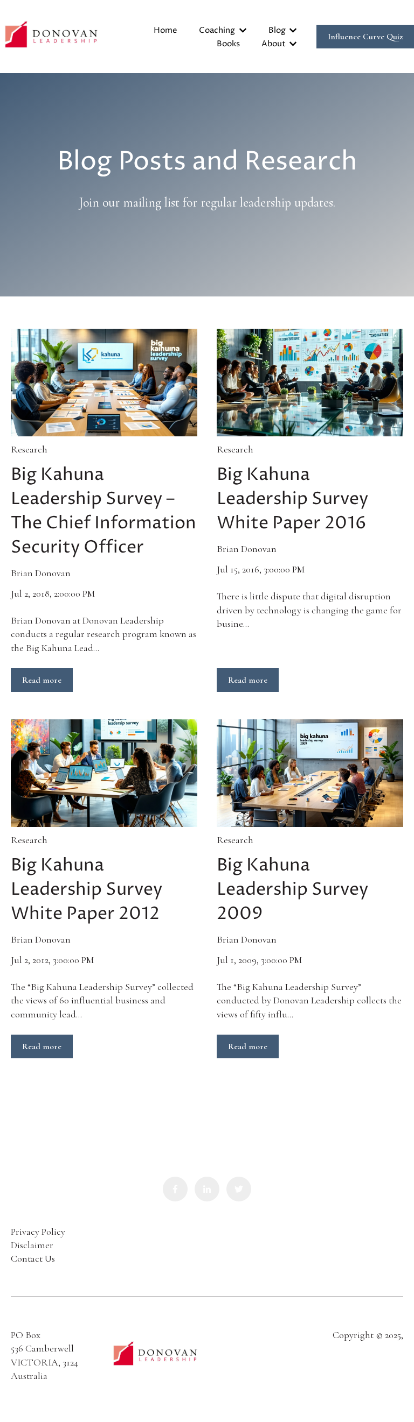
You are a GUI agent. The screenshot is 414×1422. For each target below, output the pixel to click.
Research (29, 449)
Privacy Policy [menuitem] (38, 1231)
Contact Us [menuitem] (33, 1258)
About (273, 43)
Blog (277, 30)
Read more (41, 680)
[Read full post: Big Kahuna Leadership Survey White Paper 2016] (310, 382)
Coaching (217, 30)
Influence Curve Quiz (365, 36)
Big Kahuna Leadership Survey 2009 (292, 890)
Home (165, 30)
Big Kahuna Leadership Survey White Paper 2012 (86, 890)
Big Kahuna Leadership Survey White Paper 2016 (292, 499)
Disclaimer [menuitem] (32, 1245)
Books (228, 43)
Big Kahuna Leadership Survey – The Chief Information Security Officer (103, 511)
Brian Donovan (41, 573)
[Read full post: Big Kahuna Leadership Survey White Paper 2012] (104, 773)
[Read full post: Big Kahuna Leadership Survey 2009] (310, 773)
